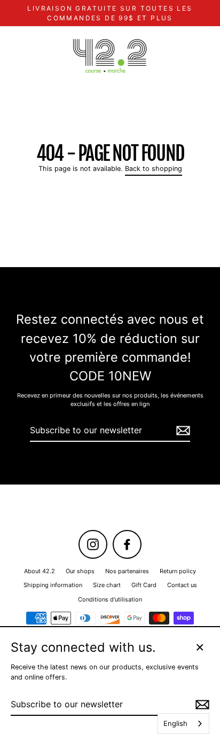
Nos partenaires (127, 571)
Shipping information (52, 585)
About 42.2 (39, 571)
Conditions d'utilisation (110, 599)
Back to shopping (153, 169)
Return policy (178, 571)
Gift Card (143, 585)
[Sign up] (181, 430)
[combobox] (183, 723)
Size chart (107, 585)
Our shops (80, 571)
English (175, 723)
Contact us (182, 585)
